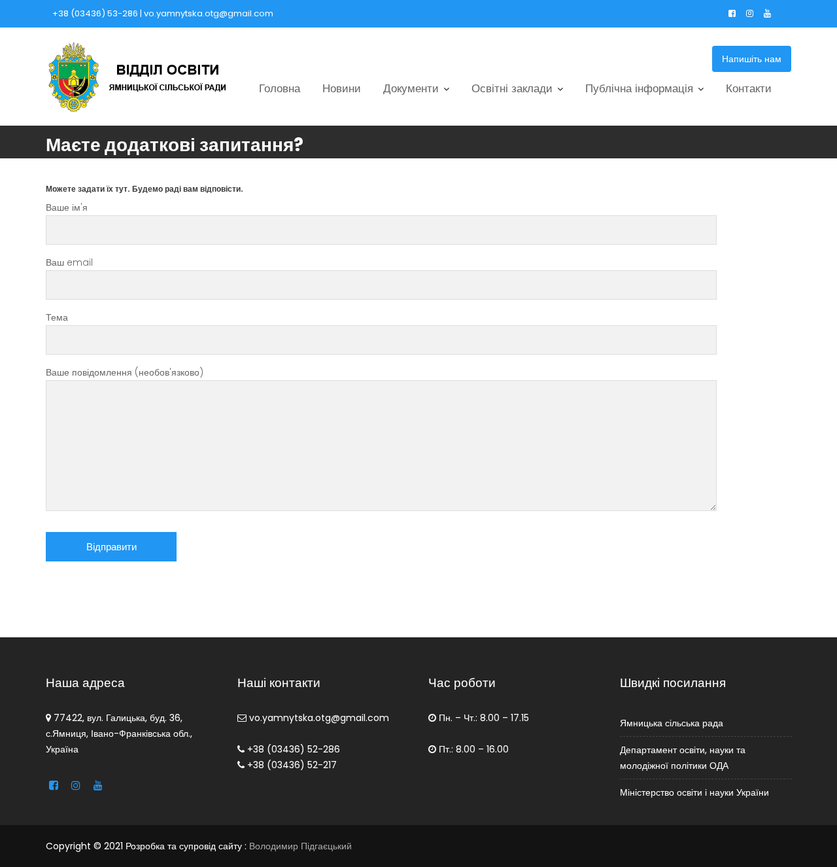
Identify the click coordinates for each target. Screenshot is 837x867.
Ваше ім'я (67, 207)
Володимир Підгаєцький (300, 846)
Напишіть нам (751, 58)
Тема (57, 317)
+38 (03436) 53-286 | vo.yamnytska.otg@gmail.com (162, 13)
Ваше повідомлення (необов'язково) (124, 372)
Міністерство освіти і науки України (694, 792)
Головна (279, 88)
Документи (411, 88)
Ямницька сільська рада (671, 723)
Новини (341, 88)
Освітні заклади (512, 88)
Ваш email (69, 262)
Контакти (749, 88)
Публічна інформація (639, 88)
